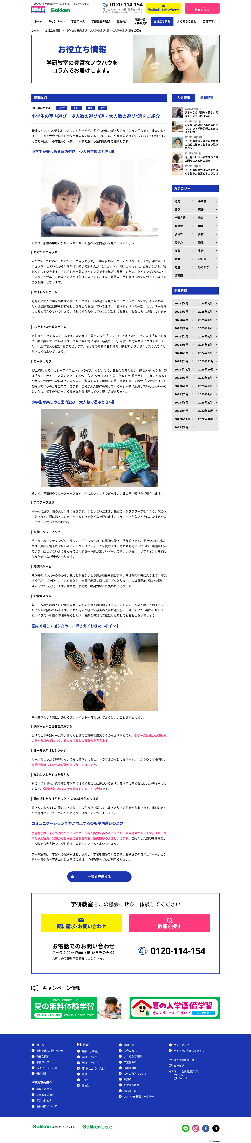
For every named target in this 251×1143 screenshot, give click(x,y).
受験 (201, 242)
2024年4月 (205, 344)
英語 (201, 209)
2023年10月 (206, 369)
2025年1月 (205, 328)
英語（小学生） (91, 1062)
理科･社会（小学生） (94, 1068)
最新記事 (207, 98)
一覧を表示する (99, 877)
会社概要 (179, 1065)
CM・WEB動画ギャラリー (139, 1096)
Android (184, 1078)
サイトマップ (181, 1045)
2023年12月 (206, 361)
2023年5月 (181, 394)
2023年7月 (181, 386)
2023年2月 (205, 402)
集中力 (179, 242)
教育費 (179, 226)
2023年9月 (181, 377)
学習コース (78, 21)
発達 (177, 267)
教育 (201, 217)
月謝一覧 (129, 1045)
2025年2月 (181, 328)
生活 (201, 250)
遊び (177, 209)
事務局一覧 (130, 1091)
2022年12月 (206, 411)
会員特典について (46, 1106)
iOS (181, 1075)
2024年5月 (181, 344)
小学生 (202, 201)
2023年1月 (181, 411)
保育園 (179, 275)
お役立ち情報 (162, 21)
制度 (177, 259)
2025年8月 (181, 303)
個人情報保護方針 (184, 1060)
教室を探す (202, 10)
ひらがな (203, 267)
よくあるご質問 (186, 21)
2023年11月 (182, 369)
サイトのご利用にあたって (189, 1050)
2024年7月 (181, 336)
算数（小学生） (91, 1051)
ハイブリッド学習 (46, 1068)
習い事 (202, 259)
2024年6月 (205, 336)
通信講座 (41, 1073)
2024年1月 (181, 361)
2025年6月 (181, 311)
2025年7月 (205, 303)
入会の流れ (130, 1050)
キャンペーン (56, 21)
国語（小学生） (91, 1057)
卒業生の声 (130, 1062)
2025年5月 (205, 311)
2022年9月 (181, 427)
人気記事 (183, 98)
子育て (179, 234)
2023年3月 (181, 402)
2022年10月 (206, 419)
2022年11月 (182, 419)
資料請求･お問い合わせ (163, 10)
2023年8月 (205, 377)
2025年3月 (205, 320)
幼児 (177, 201)
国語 (201, 226)
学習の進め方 (44, 1100)
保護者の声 (130, 1068)
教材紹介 (122, 21)
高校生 (85, 1085)
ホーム (38, 21)
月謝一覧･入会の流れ (141, 21)
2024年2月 (205, 353)
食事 (177, 250)
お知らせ (129, 1079)
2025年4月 (181, 320)
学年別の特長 (44, 1089)
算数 (201, 234)
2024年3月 (181, 353)
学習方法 (180, 217)
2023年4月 (205, 394)
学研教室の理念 (45, 1095)
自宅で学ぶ (209, 21)
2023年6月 (205, 386)
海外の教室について (135, 1073)
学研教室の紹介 (101, 21)
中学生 (85, 1080)
